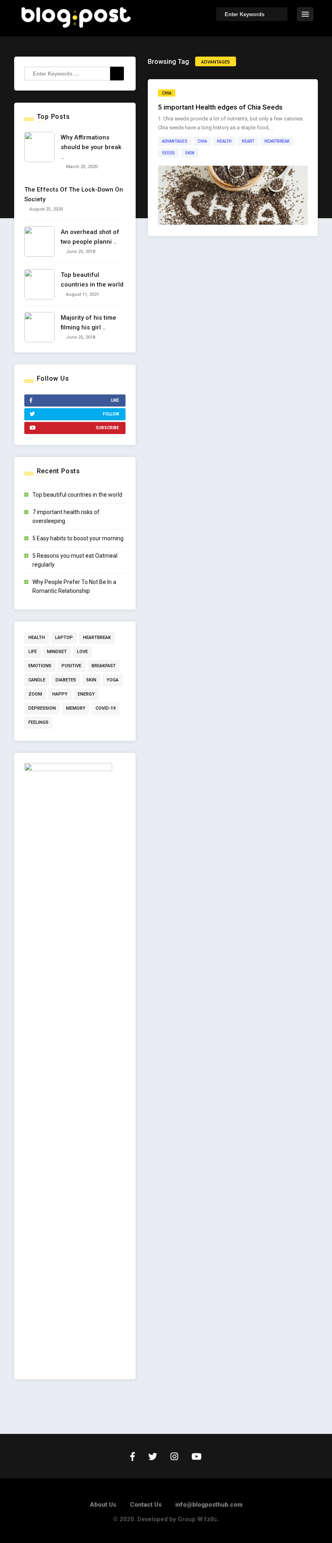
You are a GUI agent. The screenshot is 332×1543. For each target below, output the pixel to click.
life (32, 651)
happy (60, 694)
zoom (35, 694)
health (224, 141)
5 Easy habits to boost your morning (77, 538)
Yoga (112, 680)
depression (42, 708)
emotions (39, 665)
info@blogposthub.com (209, 1504)
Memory (75, 708)
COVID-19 (105, 708)
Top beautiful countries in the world (77, 494)
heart (248, 141)
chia (166, 93)
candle (36, 680)
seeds (168, 153)
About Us (103, 1504)
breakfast (104, 665)
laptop (64, 637)
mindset (57, 651)
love (82, 651)
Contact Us (146, 1504)
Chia (202, 141)
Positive (71, 665)
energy (86, 694)
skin (189, 153)
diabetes (65, 680)
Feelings (38, 722)
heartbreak (276, 141)
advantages (174, 141)
